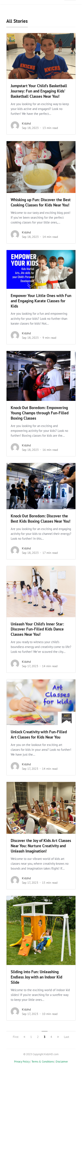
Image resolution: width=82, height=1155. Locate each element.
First (16, 1037)
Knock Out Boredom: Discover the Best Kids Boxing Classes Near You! (40, 518)
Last (66, 1037)
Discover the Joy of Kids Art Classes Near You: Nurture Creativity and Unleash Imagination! (41, 846)
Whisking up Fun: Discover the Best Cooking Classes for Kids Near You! (41, 202)
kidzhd (26, 123)
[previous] (24, 1037)
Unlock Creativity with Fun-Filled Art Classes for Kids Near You (39, 734)
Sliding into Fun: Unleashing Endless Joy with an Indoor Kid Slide (36, 977)
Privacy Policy (22, 1061)
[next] (58, 1037)
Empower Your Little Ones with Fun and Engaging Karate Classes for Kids (41, 301)
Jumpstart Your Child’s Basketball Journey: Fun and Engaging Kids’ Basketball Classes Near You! (39, 91)
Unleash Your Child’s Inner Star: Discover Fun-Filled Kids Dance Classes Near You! (37, 629)
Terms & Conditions (43, 1061)
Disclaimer (62, 1061)
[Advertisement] (41, 1112)
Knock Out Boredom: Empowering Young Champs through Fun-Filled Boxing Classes (40, 413)
